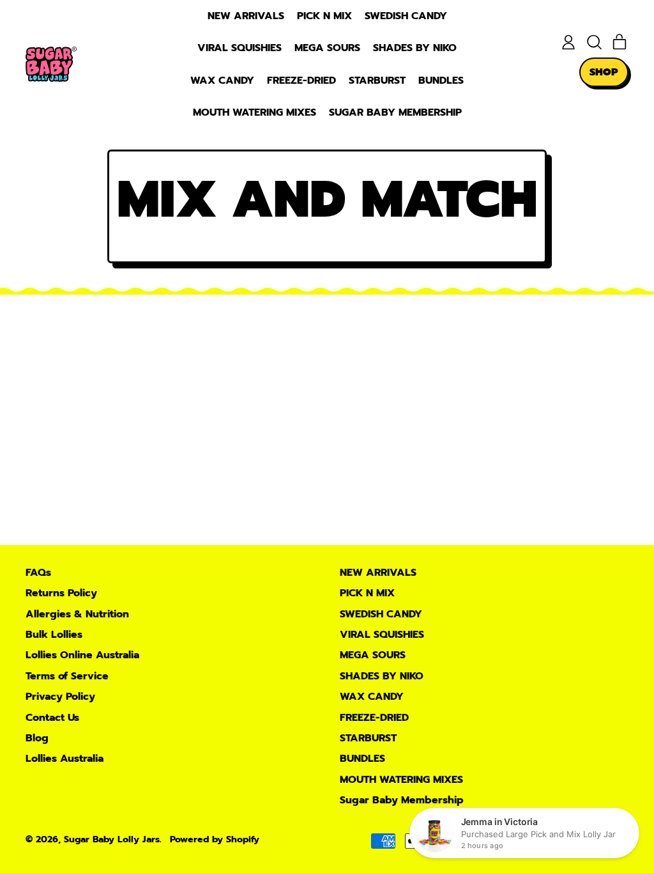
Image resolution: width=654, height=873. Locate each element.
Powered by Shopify (214, 839)
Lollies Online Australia (82, 655)
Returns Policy (61, 593)
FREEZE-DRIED (301, 80)
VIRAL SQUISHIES (239, 48)
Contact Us (52, 717)
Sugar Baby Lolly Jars (112, 839)
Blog (37, 738)
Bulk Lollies (54, 634)
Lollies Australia (64, 758)
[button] (594, 42)
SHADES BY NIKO (415, 48)
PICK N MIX (324, 16)
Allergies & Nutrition (77, 614)
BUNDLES (441, 80)
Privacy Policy (60, 696)
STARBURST (377, 80)
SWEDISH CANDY (406, 16)
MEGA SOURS (327, 48)
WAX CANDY (222, 80)
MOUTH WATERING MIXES (254, 112)
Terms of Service (67, 676)
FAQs (38, 572)
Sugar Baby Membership (395, 112)
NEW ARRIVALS (246, 16)
